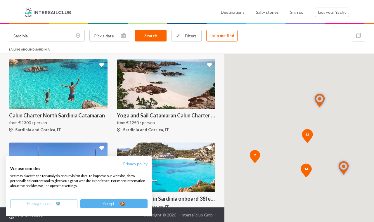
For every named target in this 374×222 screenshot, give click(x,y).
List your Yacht (332, 12)
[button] (343, 168)
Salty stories (267, 12)
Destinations (233, 12)
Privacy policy (135, 163)
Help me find (221, 35)
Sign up (297, 12)
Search (150, 35)
